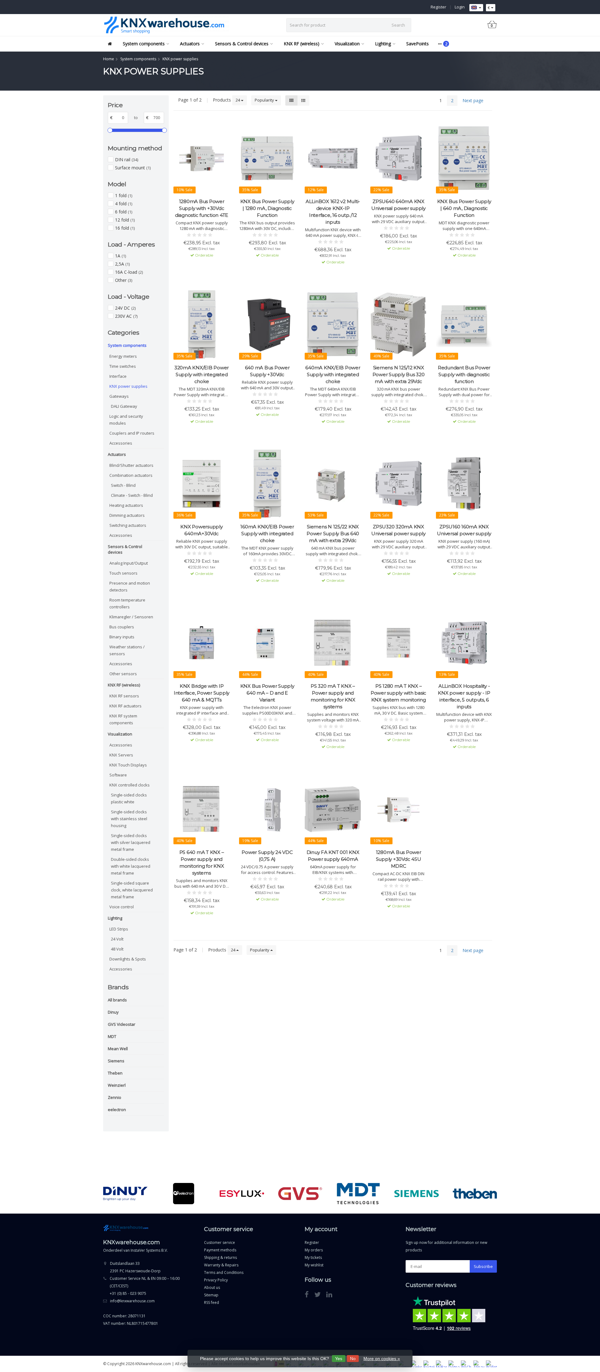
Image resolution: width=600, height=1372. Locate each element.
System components (144, 44)
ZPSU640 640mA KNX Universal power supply (398, 204)
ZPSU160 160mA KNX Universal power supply (464, 530)
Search (398, 25)
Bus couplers (121, 627)
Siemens (116, 1061)
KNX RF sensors (124, 696)
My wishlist (314, 1265)
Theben (115, 1073)
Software (118, 775)
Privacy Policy (216, 1280)
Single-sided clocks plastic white (129, 798)
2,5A (122, 264)
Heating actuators (126, 505)
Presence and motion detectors (129, 586)
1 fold (123, 195)
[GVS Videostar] (300, 1193)
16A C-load (129, 272)
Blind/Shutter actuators (131, 465)
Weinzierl (117, 1085)
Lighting (383, 44)
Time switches (122, 366)
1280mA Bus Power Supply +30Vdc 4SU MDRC (398, 859)
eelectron (117, 1109)
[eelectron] (184, 1193)
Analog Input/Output (128, 563)
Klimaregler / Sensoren (131, 617)
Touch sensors (123, 573)
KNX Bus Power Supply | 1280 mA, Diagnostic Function (267, 208)
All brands (117, 1000)
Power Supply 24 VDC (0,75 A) (267, 855)
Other (123, 280)
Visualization (347, 44)
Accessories (120, 443)
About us (212, 1287)
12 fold (125, 220)
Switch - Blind (123, 485)
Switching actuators (127, 525)
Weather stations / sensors (127, 650)
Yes (338, 1358)
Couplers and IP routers (131, 433)
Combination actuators (130, 475)
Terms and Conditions (223, 1272)
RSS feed (211, 1302)
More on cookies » (381, 1358)
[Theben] (475, 1193)
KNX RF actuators (125, 706)
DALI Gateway (124, 406)
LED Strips (118, 929)
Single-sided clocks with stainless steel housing (129, 818)
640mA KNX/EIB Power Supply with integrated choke (332, 374)
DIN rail (126, 159)
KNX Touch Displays (128, 765)
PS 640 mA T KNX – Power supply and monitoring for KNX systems (201, 862)
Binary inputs (121, 637)
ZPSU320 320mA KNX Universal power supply (398, 530)
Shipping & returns (220, 1257)
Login (460, 7)
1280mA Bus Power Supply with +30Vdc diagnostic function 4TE (201, 208)
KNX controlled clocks (129, 785)
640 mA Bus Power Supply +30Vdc (267, 371)
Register (438, 7)
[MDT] (358, 1193)
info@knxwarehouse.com (132, 1301)
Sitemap (211, 1295)
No (353, 1358)
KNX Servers (121, 755)
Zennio (114, 1097)
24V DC (125, 308)
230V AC (126, 316)
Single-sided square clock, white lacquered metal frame (132, 890)
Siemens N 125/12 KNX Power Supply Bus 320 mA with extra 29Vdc (398, 374)
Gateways (119, 396)
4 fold (123, 204)
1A (120, 256)
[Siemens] (416, 1193)
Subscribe (483, 1266)
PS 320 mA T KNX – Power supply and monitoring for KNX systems (333, 696)
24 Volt (117, 939)
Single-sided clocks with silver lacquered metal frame (130, 842)
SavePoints (417, 44)
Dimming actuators (127, 515)
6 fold (123, 212)
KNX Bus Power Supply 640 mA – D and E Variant (267, 693)
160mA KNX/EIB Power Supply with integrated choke (267, 533)
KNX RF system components (123, 719)
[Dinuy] (125, 1193)
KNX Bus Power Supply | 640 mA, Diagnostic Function (464, 208)
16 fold (125, 228)
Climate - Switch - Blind (132, 495)
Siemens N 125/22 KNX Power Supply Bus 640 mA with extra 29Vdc (333, 533)
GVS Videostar (121, 1024)
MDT (112, 1036)
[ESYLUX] (242, 1193)
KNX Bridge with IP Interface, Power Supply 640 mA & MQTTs (201, 693)
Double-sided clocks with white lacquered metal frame (130, 866)
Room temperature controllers (127, 603)
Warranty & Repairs (221, 1265)
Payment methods (220, 1250)
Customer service (219, 1242)
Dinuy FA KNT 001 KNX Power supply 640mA (333, 855)
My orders (314, 1250)
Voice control (121, 907)
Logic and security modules (126, 419)
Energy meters (123, 356)
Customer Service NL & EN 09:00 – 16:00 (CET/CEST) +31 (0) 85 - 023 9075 (145, 1286)
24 (238, 100)
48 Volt (117, 949)
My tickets (313, 1257)
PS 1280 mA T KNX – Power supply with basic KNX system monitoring (398, 693)
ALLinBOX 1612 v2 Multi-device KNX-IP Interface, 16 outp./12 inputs (333, 211)
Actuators (190, 44)
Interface (118, 376)
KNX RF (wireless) (301, 44)
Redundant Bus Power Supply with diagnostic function (464, 374)
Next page (472, 100)
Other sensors (123, 673)
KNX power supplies (128, 386)
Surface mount (133, 168)
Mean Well (118, 1048)
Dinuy (113, 1012)
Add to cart (198, 266)
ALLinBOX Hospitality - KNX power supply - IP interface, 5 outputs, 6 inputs (464, 696)
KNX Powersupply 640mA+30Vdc (201, 530)
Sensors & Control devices (241, 44)
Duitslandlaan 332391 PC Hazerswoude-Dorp (135, 1267)
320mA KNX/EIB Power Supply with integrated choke (201, 374)
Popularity (265, 100)
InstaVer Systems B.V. (149, 1250)
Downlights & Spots (127, 959)
